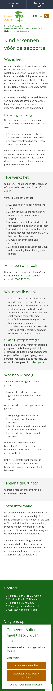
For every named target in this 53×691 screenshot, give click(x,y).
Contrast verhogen (13, 3)
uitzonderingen (34, 362)
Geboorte (36, 28)
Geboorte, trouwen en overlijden (16, 28)
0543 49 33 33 (22, 279)
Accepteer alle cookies (26, 665)
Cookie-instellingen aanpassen (26, 684)
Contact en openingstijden (22, 609)
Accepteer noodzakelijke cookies (26, 675)
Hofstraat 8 (14, 595)
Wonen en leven (18, 26)
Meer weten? (13, 657)
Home (6, 26)
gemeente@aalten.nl (27, 606)
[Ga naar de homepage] (14, 16)
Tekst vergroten (39, 3)
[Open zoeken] (46, 16)
